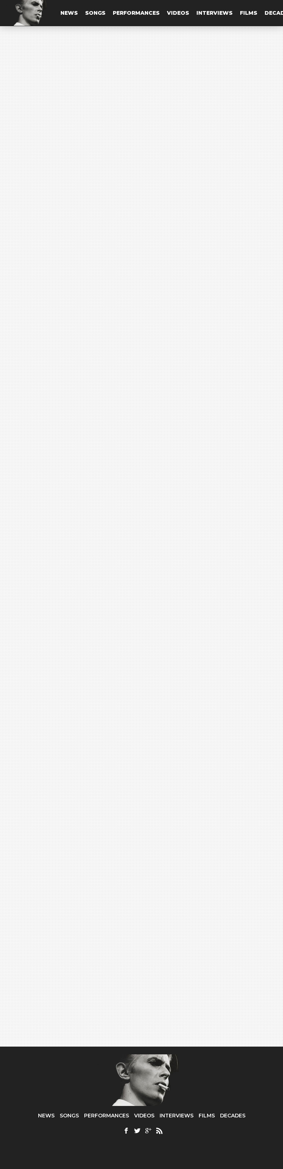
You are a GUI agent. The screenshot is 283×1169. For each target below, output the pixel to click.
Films (248, 13)
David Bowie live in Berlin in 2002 (72, 691)
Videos (178, 13)
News (69, 13)
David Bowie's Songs (65, 473)
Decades (232, 1115)
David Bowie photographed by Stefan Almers (78, 571)
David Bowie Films (64, 636)
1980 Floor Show (55, 432)
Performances (136, 13)
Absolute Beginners (65, 594)
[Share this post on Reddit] (16, 390)
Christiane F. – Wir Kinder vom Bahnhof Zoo (78, 644)
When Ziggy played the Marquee (72, 977)
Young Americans (59, 478)
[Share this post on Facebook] (16, 322)
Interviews (214, 13)
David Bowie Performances (74, 683)
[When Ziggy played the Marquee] (72, 922)
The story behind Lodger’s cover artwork (74, 545)
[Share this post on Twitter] (16, 339)
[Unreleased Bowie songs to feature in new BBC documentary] (210, 922)
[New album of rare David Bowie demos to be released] (72, 777)
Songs (95, 13)
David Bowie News (65, 537)
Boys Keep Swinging (66, 667)
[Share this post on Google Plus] (16, 356)
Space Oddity (100, 432)
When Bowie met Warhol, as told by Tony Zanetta (76, 618)
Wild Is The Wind (61, 521)
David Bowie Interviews (72, 610)
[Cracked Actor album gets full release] (210, 777)
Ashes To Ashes (59, 500)
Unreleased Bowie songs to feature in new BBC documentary (200, 987)
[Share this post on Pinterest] (16, 373)
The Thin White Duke (48, 298)
